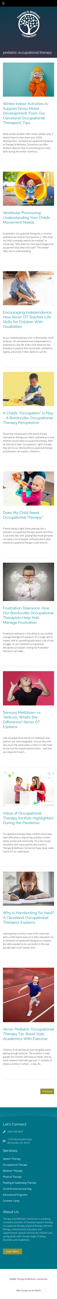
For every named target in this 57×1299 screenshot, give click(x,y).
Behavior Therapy (12, 1170)
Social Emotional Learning (17, 1188)
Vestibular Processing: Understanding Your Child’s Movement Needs (26, 217)
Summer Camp (11, 1200)
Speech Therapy (12, 1158)
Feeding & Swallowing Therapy (19, 1182)
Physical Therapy (12, 1176)
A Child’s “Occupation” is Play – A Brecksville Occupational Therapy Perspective (28, 418)
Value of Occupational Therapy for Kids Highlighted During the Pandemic (28, 818)
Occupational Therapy (15, 1164)
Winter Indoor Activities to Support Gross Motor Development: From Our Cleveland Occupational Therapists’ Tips (25, 113)
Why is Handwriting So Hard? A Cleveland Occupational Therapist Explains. (28, 917)
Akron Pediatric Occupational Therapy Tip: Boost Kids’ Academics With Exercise (28, 1034)
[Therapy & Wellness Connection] (28, 14)
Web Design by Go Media (28, 1290)
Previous (47, 1091)
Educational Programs (15, 1194)
